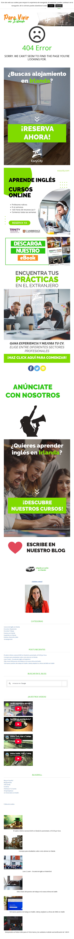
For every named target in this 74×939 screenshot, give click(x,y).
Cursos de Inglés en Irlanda (12, 627)
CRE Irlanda (7, 784)
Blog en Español (8, 780)
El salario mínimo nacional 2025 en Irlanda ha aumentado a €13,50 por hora (25, 655)
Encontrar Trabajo (9, 631)
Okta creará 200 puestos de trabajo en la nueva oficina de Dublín (22, 661)
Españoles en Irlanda (10, 635)
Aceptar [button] (51, 6)
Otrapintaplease (8, 791)
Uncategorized (8, 639)
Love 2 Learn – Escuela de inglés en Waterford (17, 659)
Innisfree (6, 787)
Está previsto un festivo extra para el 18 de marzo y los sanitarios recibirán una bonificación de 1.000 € (37, 932)
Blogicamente (8, 782)
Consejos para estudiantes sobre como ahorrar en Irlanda (20, 657)
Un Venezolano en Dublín (11, 793)
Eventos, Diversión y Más (11, 637)
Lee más (58, 6)
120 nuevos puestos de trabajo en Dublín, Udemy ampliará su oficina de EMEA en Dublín (29, 663)
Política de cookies (9, 804)
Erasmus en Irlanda (9, 633)
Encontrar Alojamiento (10, 629)
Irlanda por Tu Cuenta (10, 789)
